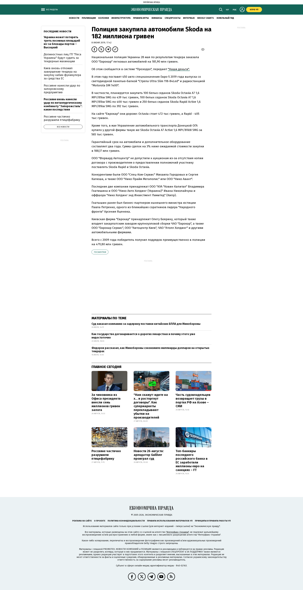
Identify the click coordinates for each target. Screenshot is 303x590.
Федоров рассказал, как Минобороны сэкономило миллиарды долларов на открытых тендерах (150, 349)
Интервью (189, 18)
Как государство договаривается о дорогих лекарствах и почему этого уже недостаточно (143, 335)
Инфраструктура (121, 18)
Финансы (156, 18)
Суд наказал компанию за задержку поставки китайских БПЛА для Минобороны (146, 324)
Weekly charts (205, 18)
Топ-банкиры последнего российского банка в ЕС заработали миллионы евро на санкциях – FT (192, 460)
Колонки (103, 18)
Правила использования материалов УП (170, 521)
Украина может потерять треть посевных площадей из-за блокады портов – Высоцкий (62, 42)
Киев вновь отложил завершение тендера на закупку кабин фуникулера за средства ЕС (62, 73)
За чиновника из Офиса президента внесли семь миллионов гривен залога (106, 402)
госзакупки (100, 252)
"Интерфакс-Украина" (177, 532)
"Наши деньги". (179, 69)
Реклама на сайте (82, 521)
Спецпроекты (173, 18)
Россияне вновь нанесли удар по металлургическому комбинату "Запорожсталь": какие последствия (63, 104)
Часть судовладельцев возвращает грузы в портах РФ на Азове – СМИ (193, 400)
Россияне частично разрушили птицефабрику (106, 454)
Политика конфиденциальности (126, 521)
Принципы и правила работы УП (213, 521)
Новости (74, 18)
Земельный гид (225, 18)
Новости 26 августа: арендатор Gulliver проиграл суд (149, 454)
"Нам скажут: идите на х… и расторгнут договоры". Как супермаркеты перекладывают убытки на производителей (151, 406)
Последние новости (57, 31)
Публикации (89, 18)
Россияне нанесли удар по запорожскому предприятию (62, 89)
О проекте (99, 521)
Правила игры (141, 18)
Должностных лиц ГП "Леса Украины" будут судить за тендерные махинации (62, 58)
